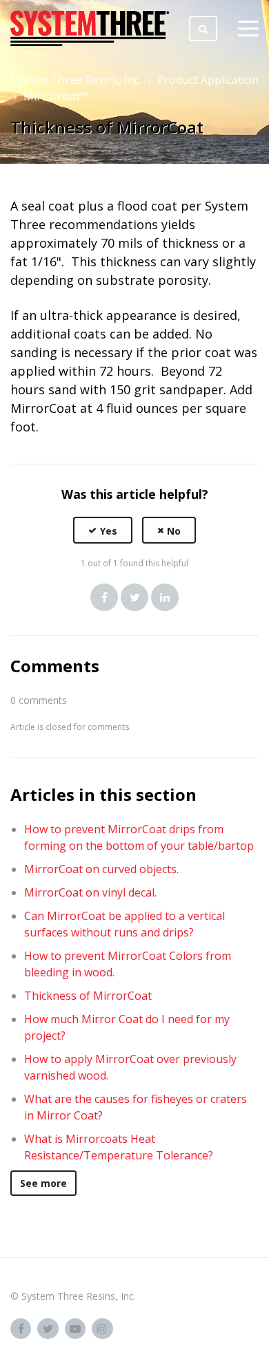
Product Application (208, 79)
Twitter (134, 597)
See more (43, 1183)
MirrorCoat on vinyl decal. (90, 892)
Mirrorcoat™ (55, 96)
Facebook (104, 597)
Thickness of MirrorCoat (88, 995)
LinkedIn (165, 597)
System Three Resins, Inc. (75, 79)
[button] (102, 530)
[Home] (90, 28)
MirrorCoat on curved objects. (101, 869)
